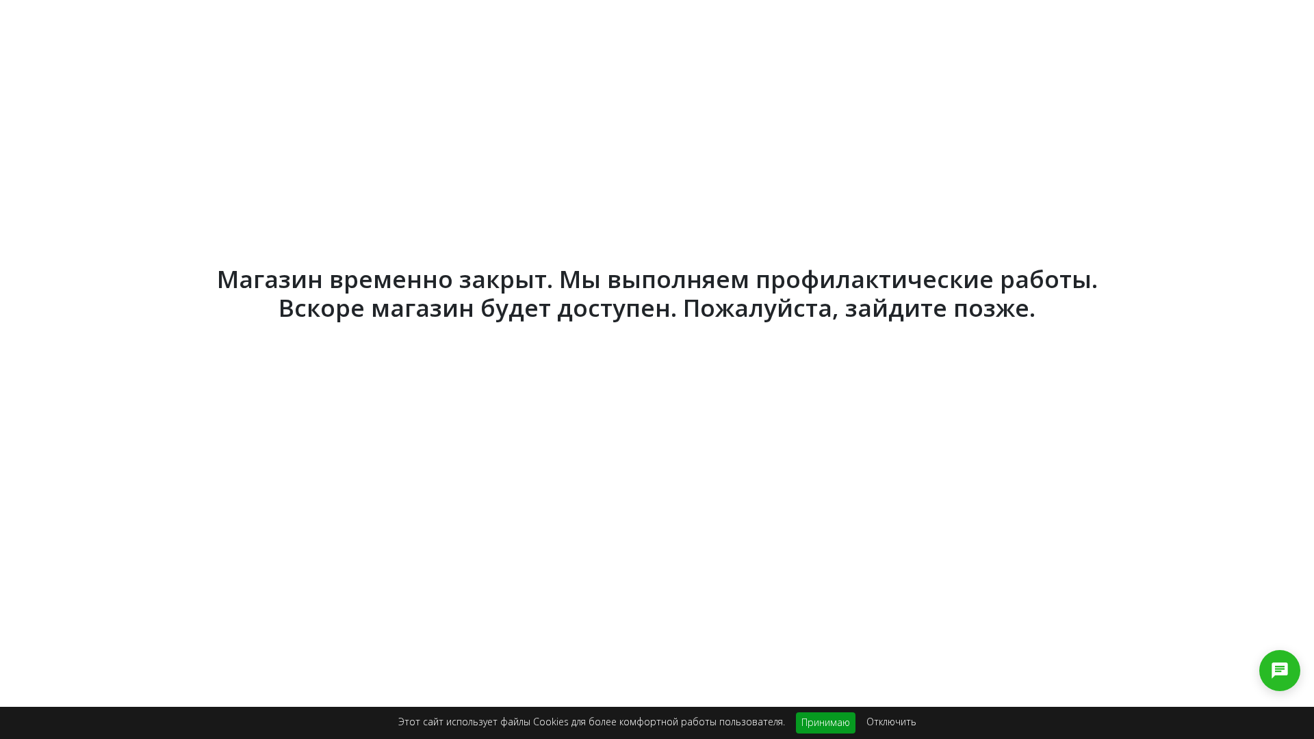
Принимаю (825, 722)
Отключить (891, 721)
